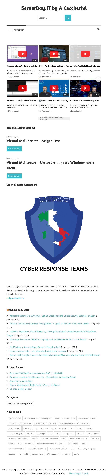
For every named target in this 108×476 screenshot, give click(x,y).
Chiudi (85, 473)
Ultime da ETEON (19, 309)
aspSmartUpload (15, 418)
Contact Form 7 (14, 428)
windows (12, 454)
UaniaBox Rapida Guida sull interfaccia (85, 66)
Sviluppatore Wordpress (37, 448)
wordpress (66, 454)
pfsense (11, 443)
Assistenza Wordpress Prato (45, 423)
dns (72, 428)
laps (50, 433)
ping (19, 443)
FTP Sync (30, 433)
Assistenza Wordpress (87, 418)
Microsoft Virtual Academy (18, 438)
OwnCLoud (95, 438)
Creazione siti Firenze (59, 428)
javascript (41, 433)
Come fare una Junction (21, 381)
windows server (37, 454)
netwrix (35, 438)
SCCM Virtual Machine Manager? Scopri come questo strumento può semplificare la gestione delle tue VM (85, 100)
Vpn (71, 448)
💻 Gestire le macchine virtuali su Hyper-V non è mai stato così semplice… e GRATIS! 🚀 (54, 100)
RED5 (68, 443)
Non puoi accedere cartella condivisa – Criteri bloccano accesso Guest (43, 377)
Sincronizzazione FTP (16, 448)
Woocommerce (52, 454)
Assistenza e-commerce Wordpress (38, 418)
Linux (57, 433)
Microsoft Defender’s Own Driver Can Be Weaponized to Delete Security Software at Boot (52, 315)
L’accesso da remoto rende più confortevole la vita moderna (38, 351)
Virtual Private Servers (58, 448)
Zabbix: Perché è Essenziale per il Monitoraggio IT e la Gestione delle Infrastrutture (54, 66)
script (75, 443)
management (68, 433)
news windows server (50, 438)
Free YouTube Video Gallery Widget (52, 118)
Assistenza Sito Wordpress (65, 418)
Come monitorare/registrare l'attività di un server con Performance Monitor (22, 66)
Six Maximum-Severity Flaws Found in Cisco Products (35, 347)
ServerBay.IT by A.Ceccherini (54, 8)
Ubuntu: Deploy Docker (21, 389)
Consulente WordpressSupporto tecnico (74, 423)
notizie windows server (78, 438)
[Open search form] (98, 29)
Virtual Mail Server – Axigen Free (33, 140)
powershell (29, 443)
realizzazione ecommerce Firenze (49, 443)
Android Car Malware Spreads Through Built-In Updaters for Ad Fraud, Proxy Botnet (49, 323)
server (84, 443)
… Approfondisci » (15, 298)
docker (80, 428)
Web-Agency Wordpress (86, 448)
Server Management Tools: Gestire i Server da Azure (34, 385)
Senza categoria (13, 136)
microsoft (80, 433)
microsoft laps (93, 433)
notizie (64, 438)
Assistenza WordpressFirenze (20, 423)
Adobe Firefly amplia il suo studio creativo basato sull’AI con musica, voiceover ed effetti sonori (55, 355)
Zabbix (76, 454)
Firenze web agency (16, 433)
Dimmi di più (75, 473)
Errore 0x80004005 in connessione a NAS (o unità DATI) (36, 373)
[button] (9, 79)
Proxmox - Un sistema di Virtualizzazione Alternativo (22, 100)
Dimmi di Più (13, 148)
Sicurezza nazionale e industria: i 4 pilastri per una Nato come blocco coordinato (48, 339)
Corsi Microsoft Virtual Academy (36, 428)
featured (89, 428)
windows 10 (23, 454)
